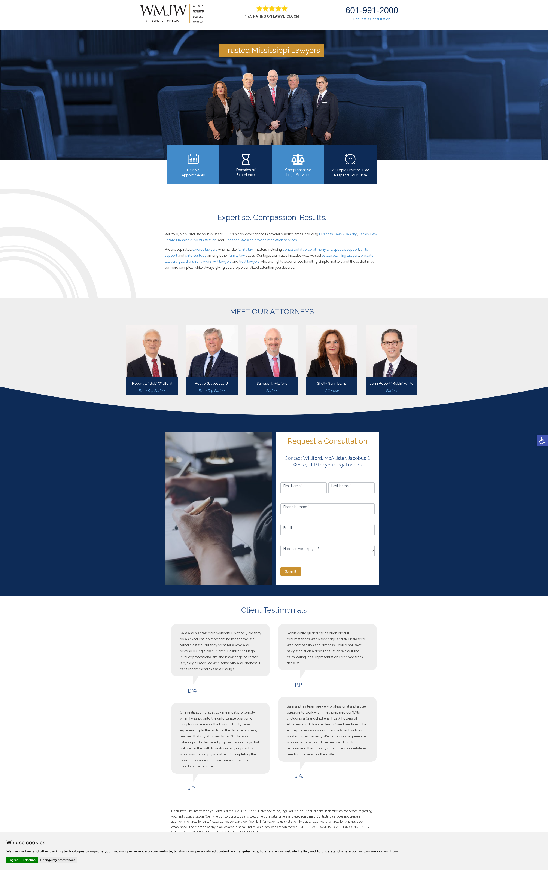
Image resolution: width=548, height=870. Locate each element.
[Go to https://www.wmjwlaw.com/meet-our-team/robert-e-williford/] (152, 360)
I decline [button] (29, 860)
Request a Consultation (371, 19)
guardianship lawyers (195, 261)
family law (245, 249)
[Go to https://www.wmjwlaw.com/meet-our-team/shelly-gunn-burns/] (331, 360)
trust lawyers (249, 261)
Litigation (232, 240)
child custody (195, 255)
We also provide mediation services (269, 240)
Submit (290, 571)
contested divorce (297, 249)
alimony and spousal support (336, 249)
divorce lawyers (204, 249)
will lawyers (222, 261)
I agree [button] (13, 860)
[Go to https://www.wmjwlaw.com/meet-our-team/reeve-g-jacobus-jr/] (212, 360)
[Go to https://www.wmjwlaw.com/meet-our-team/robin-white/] (391, 360)
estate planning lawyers (340, 255)
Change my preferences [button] (57, 860)
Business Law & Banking (338, 234)
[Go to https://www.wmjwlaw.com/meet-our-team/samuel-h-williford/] (272, 360)
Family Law (368, 234)
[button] (542, 440)
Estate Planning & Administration (190, 240)
